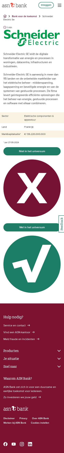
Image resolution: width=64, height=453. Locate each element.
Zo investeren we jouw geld (20, 397)
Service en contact (14, 325)
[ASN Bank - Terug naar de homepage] (15, 410)
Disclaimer (9, 418)
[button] (32, 350)
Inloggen (46, 5)
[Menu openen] (60, 5)
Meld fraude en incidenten (19, 339)
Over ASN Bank (40, 418)
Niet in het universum (32, 151)
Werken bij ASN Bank (14, 423)
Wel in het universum (32, 227)
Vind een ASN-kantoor (17, 332)
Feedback (61, 223)
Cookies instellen (40, 423)
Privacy (23, 418)
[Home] (14, 5)
